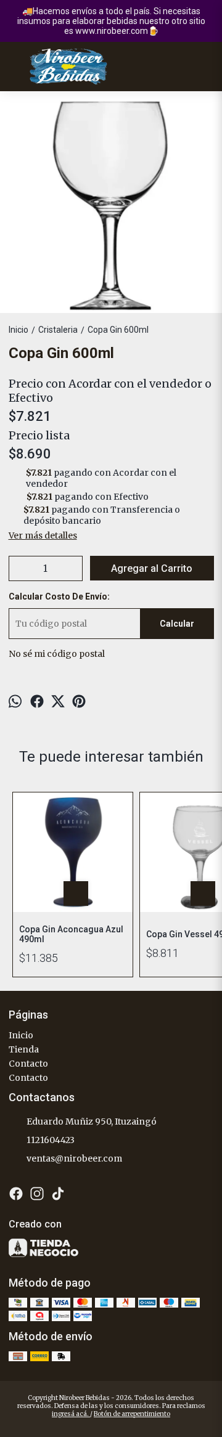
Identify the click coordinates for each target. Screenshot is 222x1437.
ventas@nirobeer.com (74, 1158)
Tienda (24, 1049)
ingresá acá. (71, 1414)
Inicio (21, 1035)
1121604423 (51, 1140)
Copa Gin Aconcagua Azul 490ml (71, 934)
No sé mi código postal (57, 653)
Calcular (177, 624)
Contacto (28, 1063)
